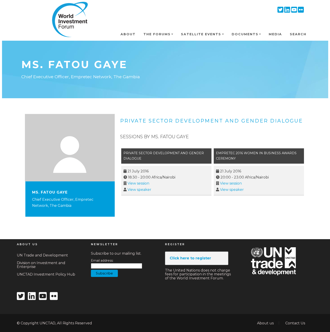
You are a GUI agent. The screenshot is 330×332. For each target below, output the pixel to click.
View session (138, 183)
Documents (245, 34)
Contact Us (295, 323)
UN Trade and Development (42, 255)
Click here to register (190, 258)
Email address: (102, 260)
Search (298, 34)
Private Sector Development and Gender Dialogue (211, 121)
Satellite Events (201, 34)
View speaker (139, 189)
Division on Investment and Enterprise (41, 265)
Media (275, 34)
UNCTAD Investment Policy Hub (46, 274)
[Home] (68, 9)
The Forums (157, 34)
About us (265, 323)
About (128, 34)
